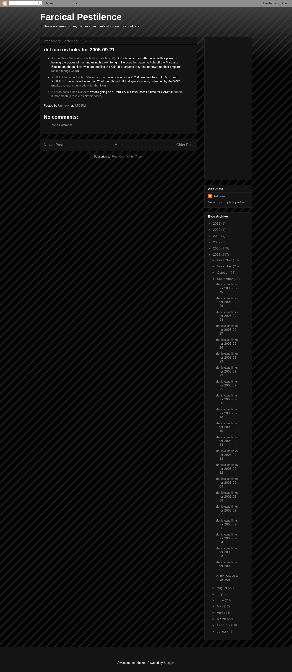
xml (104, 85)
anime (56, 71)
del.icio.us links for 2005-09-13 (227, 454)
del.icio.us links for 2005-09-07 (227, 510)
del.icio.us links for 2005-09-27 (227, 329)
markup (57, 85)
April (220, 612)
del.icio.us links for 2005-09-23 (227, 357)
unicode (81, 85)
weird (74, 71)
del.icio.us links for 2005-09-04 (227, 538)
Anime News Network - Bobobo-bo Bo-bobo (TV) (83, 58)
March (222, 619)
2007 (217, 242)
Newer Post (53, 145)
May (220, 606)
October (223, 272)
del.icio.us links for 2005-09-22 (227, 371)
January (223, 631)
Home (120, 145)
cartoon (177, 92)
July (220, 594)
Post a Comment (61, 125)
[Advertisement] (226, 107)
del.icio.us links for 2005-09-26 (227, 343)
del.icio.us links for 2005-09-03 (227, 552)
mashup (65, 96)
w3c (90, 85)
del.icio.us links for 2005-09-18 (227, 413)
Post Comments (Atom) (127, 156)
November (225, 266)
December (225, 260)
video (98, 96)
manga (65, 71)
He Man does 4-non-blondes (69, 92)
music (76, 96)
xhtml (97, 85)
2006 (217, 248)
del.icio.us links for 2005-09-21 (227, 385)
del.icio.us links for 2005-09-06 (227, 524)
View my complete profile (226, 202)
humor (55, 96)
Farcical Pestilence (81, 17)
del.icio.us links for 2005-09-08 (227, 496)
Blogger (169, 662)
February (224, 625)
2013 (217, 223)
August (222, 588)
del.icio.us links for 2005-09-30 (227, 288)
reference (69, 85)
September (225, 279)
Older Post (184, 145)
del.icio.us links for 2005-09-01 (227, 566)
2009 (217, 229)
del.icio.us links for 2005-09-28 (227, 316)
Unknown (220, 196)
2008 (217, 236)
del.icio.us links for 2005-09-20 (227, 399)
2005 (217, 254)
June (221, 600)
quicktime (87, 96)
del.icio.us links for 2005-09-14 (227, 441)
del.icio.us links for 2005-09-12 (227, 468)
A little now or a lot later (227, 578)
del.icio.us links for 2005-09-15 (227, 427)
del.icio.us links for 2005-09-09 (227, 482)
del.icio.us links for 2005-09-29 (227, 302)
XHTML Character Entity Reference (74, 77)
